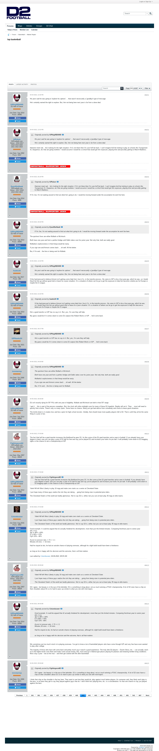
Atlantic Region (31, 34)
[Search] (150, 13)
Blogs (20, 26)
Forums (10, 26)
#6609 (147, 399)
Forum (14, 34)
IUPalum (16, 139)
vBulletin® (142, 747)
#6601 (147, 95)
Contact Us (128, 740)
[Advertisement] (79, 61)
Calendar (34, 30)
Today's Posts (12, 30)
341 (32, 695)
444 (102, 695)
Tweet (18, 121)
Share (19, 118)
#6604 (147, 222)
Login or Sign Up (145, 1)
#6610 (147, 434)
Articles (29, 26)
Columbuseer (17, 517)
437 (57, 695)
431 (45, 695)
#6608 (147, 362)
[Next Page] (141, 88)
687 (140, 695)
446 (114, 695)
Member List (24, 30)
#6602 (147, 130)
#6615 (147, 663)
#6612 (147, 507)
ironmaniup (17, 371)
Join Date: (13, 113)
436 (51, 695)
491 (127, 695)
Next (147, 695)
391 (38, 695)
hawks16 (17, 271)
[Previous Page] (139, 88)
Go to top (148, 740)
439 (70, 695)
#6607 (147, 329)
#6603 (147, 177)
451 (121, 695)
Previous (19, 695)
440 (76, 695)
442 (89, 695)
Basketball (21, 34)
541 (133, 695)
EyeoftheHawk (17, 186)
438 (64, 695)
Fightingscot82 (16, 443)
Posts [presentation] (11, 84)
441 (83, 695)
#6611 (147, 472)
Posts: (14, 115)
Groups (39, 26)
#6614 (147, 604)
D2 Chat (49, 26)
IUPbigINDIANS (17, 104)
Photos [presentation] (34, 84)
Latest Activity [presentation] (22, 84)
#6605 (147, 261)
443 (95, 695)
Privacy (138, 740)
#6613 (147, 565)
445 (108, 695)
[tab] (11, 84)
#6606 (147, 294)
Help (119, 740)
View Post (63, 134)
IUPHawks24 (17, 338)
